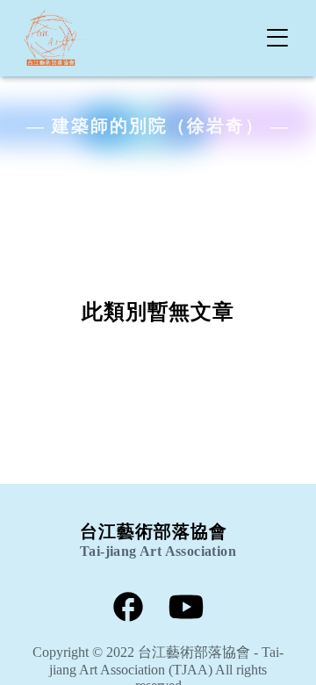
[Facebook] (128, 608)
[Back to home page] (56, 38)
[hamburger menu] (277, 38)
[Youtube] (186, 609)
